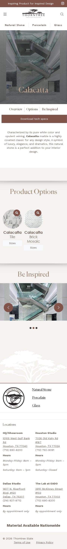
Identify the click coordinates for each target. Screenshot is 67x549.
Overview (15, 109)
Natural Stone (15, 25)
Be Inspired (50, 109)
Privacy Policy (44, 542)
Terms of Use (22, 542)
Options (32, 109)
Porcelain (39, 25)
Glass (58, 25)
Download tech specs (34, 118)
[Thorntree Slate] (33, 13)
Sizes (12, 243)
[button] (62, 14)
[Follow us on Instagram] (62, 3)
